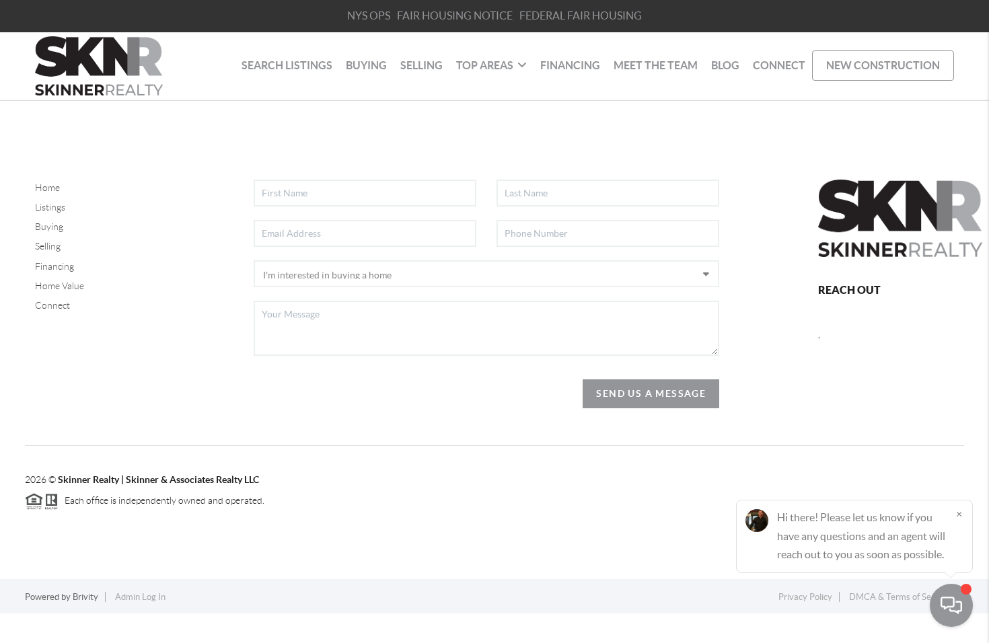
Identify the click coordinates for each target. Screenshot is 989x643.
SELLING (421, 65)
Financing (54, 266)
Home (47, 187)
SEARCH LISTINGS (287, 65)
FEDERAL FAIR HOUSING (580, 15)
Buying (49, 226)
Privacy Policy (805, 597)
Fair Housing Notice (455, 15)
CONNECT (779, 65)
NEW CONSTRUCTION (883, 65)
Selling (48, 246)
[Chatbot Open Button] (951, 605)
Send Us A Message (651, 393)
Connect (52, 305)
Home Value (59, 285)
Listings (50, 207)
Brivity (85, 597)
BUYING (366, 65)
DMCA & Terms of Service (899, 597)
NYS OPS (368, 15)
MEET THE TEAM (656, 65)
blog (725, 65)
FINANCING (570, 65)
